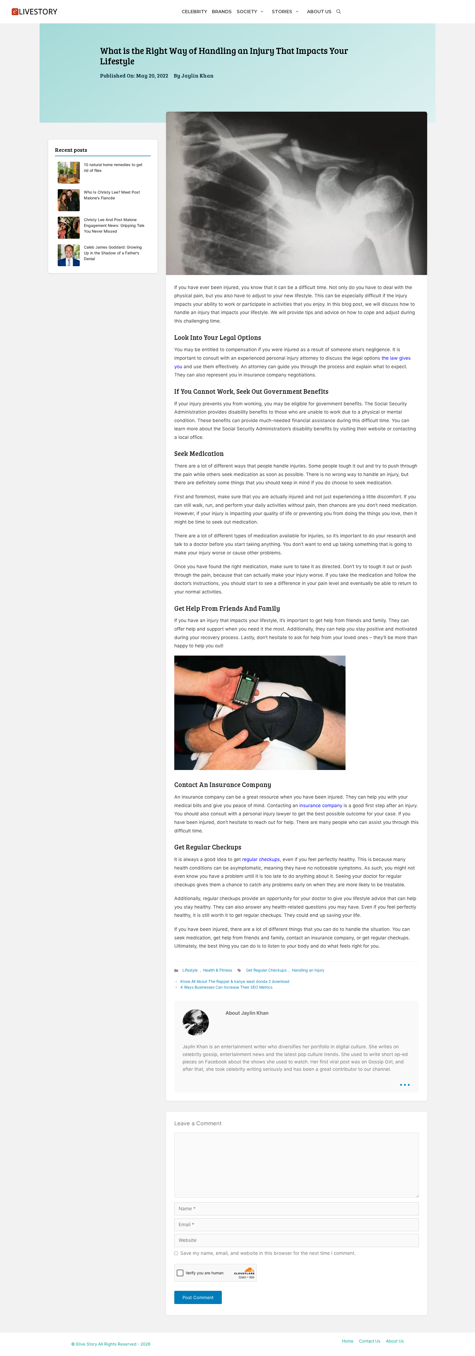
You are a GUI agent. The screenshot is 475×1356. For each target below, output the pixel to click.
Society (247, 11)
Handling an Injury (308, 970)
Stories (282, 11)
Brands (222, 11)
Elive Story (86, 1344)
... (405, 1080)
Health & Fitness (217, 970)
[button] (338, 11)
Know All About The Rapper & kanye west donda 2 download (234, 981)
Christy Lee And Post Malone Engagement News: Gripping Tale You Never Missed (114, 225)
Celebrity (194, 11)
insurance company (320, 805)
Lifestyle (190, 970)
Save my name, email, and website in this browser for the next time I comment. (268, 1253)
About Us (319, 11)
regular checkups (261, 859)
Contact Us (369, 1341)
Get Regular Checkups (266, 970)
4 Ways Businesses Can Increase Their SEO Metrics (226, 987)
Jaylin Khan (197, 75)
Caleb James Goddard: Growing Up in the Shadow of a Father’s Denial (113, 253)
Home (348, 1341)
